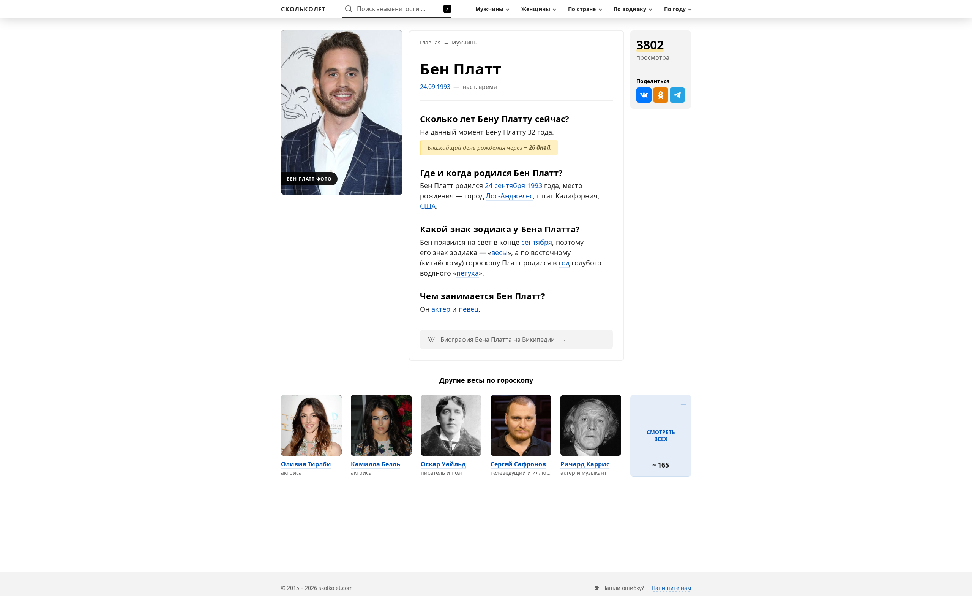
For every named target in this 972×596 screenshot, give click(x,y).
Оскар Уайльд (443, 464)
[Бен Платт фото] (341, 112)
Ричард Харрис (584, 464)
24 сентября (505, 185)
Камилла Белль (375, 464)
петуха (467, 272)
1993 (534, 185)
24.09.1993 (435, 86)
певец (468, 309)
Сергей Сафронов (518, 464)
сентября (536, 242)
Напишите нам (671, 587)
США (428, 206)
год (564, 262)
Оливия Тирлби (306, 464)
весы (499, 252)
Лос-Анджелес (509, 195)
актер (440, 309)
